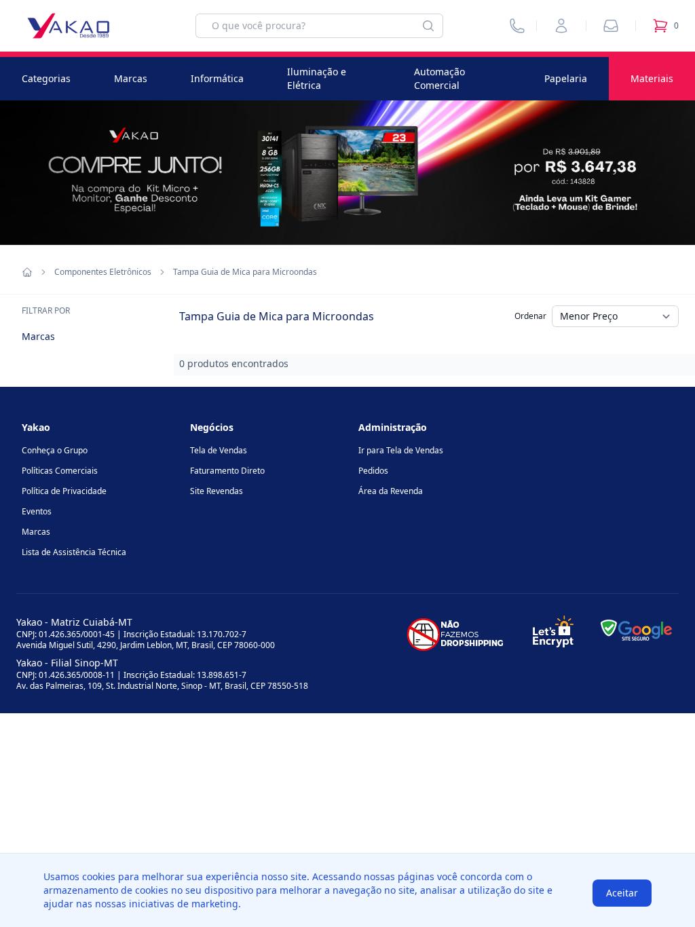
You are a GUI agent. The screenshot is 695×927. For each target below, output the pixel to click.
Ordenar (530, 316)
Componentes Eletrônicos (102, 272)
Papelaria (565, 78)
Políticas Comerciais (60, 470)
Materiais (652, 78)
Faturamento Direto (227, 470)
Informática (217, 78)
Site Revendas (216, 491)
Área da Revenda (390, 491)
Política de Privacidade (64, 491)
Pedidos (373, 470)
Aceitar (622, 892)
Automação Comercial (439, 78)
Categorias (46, 78)
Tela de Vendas (218, 450)
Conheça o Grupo (55, 450)
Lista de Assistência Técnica (74, 552)
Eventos (37, 511)
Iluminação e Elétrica (316, 78)
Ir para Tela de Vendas (400, 450)
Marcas (130, 78)
